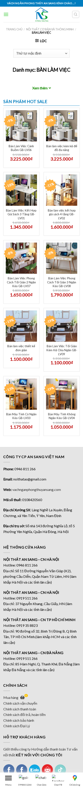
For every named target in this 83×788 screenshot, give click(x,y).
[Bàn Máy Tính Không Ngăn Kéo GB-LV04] (61, 394)
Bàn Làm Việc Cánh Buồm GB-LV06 (21, 148)
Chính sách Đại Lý (16, 726)
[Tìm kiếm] (75, 14)
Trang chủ (14, 29)
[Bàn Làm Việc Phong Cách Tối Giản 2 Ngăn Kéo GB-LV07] (21, 258)
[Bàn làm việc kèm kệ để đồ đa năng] (61, 125)
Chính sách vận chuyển (20, 703)
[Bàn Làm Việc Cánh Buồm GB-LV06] (21, 125)
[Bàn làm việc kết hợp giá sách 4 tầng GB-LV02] (61, 190)
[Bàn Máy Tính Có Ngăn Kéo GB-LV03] (21, 394)
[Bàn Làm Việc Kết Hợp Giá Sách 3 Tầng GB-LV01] (21, 190)
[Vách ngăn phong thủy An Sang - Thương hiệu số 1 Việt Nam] (41, 14)
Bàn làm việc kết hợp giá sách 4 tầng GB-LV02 (62, 214)
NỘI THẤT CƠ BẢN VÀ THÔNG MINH (50, 29)
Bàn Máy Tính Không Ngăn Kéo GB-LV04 (61, 416)
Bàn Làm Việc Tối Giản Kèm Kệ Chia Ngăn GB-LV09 (61, 350)
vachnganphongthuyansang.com (36, 489)
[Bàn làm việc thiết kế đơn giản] (21, 326)
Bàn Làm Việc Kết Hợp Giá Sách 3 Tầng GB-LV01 (21, 214)
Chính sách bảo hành (18, 720)
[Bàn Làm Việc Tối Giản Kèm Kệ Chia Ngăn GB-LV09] (61, 326)
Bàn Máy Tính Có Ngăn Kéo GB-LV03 (21, 416)
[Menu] (6, 14)
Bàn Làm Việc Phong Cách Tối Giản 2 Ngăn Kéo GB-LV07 (21, 282)
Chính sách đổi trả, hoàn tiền (24, 714)
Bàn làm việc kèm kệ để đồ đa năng (61, 148)
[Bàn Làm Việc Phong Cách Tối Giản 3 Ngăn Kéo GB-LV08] (61, 258)
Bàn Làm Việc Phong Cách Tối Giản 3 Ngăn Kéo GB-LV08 (61, 282)
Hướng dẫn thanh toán (48, 749)
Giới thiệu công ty (17, 749)
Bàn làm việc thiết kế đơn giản (21, 348)
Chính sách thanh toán (19, 709)
